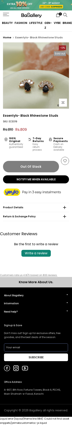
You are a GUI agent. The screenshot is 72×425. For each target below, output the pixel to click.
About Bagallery (14, 295)
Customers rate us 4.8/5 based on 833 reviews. (28, 275)
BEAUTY (7, 23)
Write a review (36, 253)
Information (11, 303)
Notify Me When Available (36, 179)
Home (7, 37)
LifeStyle (35, 23)
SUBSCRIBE (36, 357)
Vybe (57, 23)
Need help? (11, 311)
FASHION (21, 23)
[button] (36, 192)
